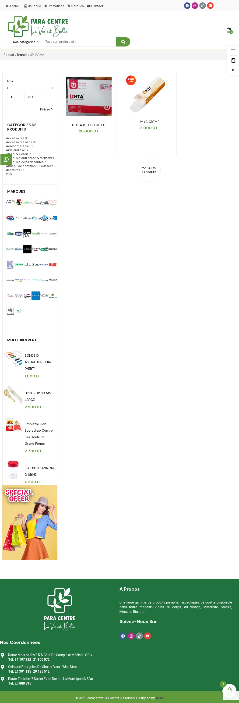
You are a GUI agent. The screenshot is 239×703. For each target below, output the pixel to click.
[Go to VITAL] (53, 295)
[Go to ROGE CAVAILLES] (10, 295)
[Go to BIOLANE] (27, 218)
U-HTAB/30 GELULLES (88, 125)
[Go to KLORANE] (18, 264)
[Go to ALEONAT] (27, 202)
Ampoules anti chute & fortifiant (29, 158)
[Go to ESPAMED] (18, 249)
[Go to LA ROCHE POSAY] (27, 264)
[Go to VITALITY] (10, 311)
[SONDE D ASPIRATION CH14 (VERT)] (13, 357)
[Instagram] (195, 5)
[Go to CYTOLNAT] (27, 233)
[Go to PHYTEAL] (36, 280)
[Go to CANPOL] (44, 218)
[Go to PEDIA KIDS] (18, 280)
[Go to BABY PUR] (10, 218)
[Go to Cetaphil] (10, 233)
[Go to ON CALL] (10, 280)
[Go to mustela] (44, 264)
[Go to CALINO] (36, 218)
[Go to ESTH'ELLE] (27, 249)
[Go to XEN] (18, 311)
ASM (159, 698)
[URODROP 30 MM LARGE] (13, 395)
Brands (22, 55)
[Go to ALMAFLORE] (36, 202)
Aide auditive (15, 150)
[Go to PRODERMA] (53, 280)
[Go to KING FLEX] (10, 264)
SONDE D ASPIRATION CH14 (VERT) (38, 362)
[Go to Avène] (53, 202)
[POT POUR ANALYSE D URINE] (13, 469)
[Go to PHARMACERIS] (27, 280)
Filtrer (45, 109)
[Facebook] (187, 5)
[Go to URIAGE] (36, 295)
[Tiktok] (202, 5)
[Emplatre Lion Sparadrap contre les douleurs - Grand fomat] (13, 425)
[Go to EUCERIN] (36, 249)
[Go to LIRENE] (36, 264)
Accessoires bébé (19, 142)
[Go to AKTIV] (18, 202)
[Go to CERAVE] (53, 218)
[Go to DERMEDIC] (53, 233)
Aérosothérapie (17, 146)
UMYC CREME (149, 122)
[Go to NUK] (53, 264)
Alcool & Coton (17, 154)
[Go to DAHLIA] (36, 233)
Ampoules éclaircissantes (25, 162)
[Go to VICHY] (44, 295)
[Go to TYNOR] (27, 295)
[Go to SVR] (18, 295)
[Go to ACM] (10, 202)
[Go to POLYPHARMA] (44, 280)
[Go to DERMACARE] (44, 233)
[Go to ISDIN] (53, 249)
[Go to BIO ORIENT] (18, 218)
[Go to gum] (44, 249)
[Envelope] (210, 5)
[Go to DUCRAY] (10, 249)
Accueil (9, 55)
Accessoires (15, 138)
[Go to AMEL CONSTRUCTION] (44, 202)
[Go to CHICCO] (18, 233)
